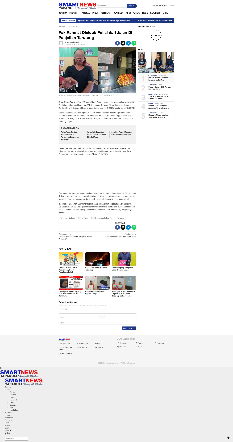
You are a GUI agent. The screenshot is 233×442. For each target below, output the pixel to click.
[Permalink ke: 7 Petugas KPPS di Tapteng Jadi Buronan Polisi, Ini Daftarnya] (71, 283)
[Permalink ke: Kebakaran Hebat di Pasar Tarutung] (97, 259)
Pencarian (132, 5)
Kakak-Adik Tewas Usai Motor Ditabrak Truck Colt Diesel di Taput (96, 134)
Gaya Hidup (152, 75)
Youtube (123, 347)
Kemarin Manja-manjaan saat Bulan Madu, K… (158, 116)
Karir (97, 343)
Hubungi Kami (82, 343)
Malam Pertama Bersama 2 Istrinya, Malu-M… (159, 79)
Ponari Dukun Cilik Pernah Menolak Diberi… (159, 88)
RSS (140, 347)
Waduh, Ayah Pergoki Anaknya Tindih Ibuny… (158, 107)
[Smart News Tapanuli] (78, 5)
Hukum (150, 103)
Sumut (150, 94)
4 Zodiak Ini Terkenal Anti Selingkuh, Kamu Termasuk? (75, 236)
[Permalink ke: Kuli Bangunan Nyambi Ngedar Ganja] (97, 283)
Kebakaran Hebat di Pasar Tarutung (96, 268)
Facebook (123, 343)
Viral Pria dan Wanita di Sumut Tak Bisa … (158, 97)
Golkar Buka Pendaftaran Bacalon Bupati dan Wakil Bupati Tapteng (151, 20)
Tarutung (120, 218)
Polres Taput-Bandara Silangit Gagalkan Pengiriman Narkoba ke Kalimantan (70, 136)
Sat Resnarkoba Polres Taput (102, 218)
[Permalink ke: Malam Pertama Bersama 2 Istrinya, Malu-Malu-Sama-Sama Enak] (156, 62)
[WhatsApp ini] (133, 43)
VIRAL (156, 94)
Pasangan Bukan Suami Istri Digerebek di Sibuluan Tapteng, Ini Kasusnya (123, 293)
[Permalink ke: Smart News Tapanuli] (61, 43)
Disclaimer (82, 347)
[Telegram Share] (128, 43)
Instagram (160, 343)
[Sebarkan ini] (117, 43)
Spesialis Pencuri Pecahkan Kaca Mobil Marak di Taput (121, 133)
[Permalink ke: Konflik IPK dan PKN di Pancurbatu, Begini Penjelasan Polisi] (71, 259)
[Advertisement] (97, 174)
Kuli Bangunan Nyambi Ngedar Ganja (94, 292)
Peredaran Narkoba (67, 218)
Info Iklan (99, 347)
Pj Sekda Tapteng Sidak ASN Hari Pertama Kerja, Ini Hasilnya (90, 20)
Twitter (140, 343)
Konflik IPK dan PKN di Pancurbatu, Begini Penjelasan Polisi (68, 269)
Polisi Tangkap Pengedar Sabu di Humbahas (122, 268)
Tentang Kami (65, 343)
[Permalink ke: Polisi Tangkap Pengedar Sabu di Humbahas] (124, 259)
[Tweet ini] (123, 43)
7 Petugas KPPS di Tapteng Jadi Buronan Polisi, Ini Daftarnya (70, 293)
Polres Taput (83, 218)
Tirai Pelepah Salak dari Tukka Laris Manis (120, 235)
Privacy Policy (65, 353)
